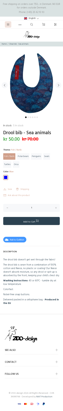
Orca (16, 164)
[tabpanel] (31, 83)
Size (10, 189)
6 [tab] (37, 117)
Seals (46, 156)
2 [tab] (28, 117)
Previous (5, 85)
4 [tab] (32, 117)
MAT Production (44, 397)
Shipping (24, 189)
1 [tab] (26, 117)
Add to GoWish (17, 240)
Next (58, 85)
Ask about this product (19, 195)
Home (4, 44)
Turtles (7, 164)
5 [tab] (35, 117)
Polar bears (23, 156)
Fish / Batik (9, 156)
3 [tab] (30, 117)
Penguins (36, 156)
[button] (31, 18)
